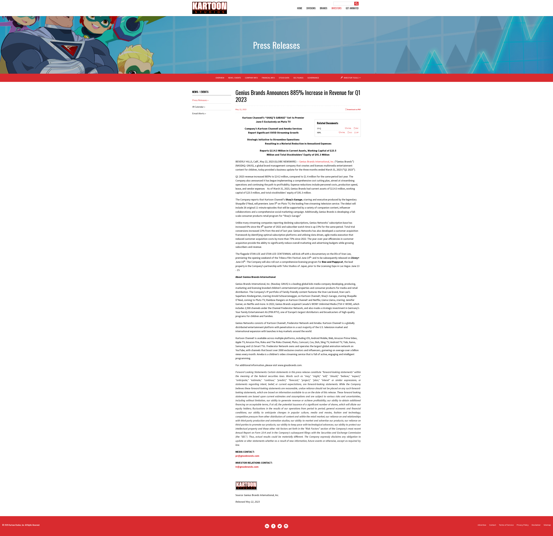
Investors (336, 8)
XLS (350, 132)
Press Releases (199, 100)
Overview (220, 77)
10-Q (319, 128)
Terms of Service (506, 525)
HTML (349, 128)
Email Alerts (198, 113)
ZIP (357, 132)
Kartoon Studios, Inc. (16, 524)
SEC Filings (298, 77)
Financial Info (268, 77)
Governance (313, 77)
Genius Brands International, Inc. (316, 161)
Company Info (251, 77)
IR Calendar (198, 106)
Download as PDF (354, 109)
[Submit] (356, 3)
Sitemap (547, 525)
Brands (323, 8)
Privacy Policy (523, 525)
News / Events (234, 77)
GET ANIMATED (352, 8)
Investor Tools (351, 77)
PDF (356, 128)
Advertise (482, 525)
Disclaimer (536, 525)
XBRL (319, 132)
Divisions (311, 8)
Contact (492, 525)
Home (299, 8)
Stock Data (284, 77)
